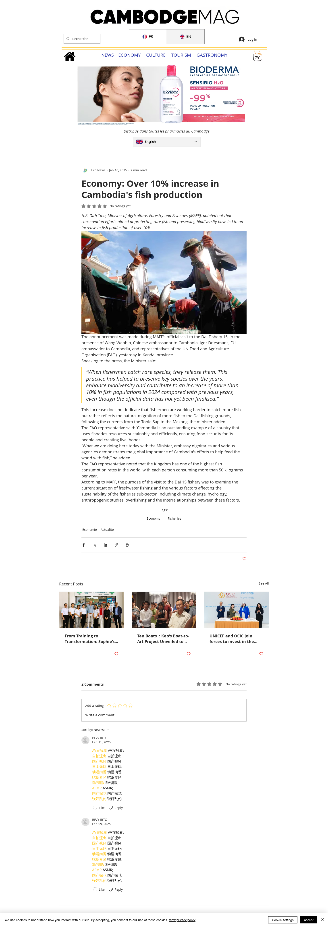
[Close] (322, 919)
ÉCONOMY (129, 55)
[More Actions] (244, 740)
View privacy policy (182, 920)
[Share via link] (116, 545)
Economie (89, 529)
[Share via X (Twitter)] (94, 545)
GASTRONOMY (212, 55)
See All (264, 583)
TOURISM (181, 55)
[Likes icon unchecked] (95, 807)
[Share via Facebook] (83, 545)
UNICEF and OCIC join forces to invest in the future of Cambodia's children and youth (232, 638)
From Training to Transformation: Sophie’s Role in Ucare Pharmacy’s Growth (90, 638)
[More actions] (244, 170)
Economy (153, 518)
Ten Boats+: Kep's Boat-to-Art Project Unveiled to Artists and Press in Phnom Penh (163, 638)
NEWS (107, 55)
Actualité (107, 529)
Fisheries (174, 518)
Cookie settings (283, 920)
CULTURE (156, 55)
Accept (308, 920)
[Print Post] (127, 545)
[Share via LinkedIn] (105, 545)
